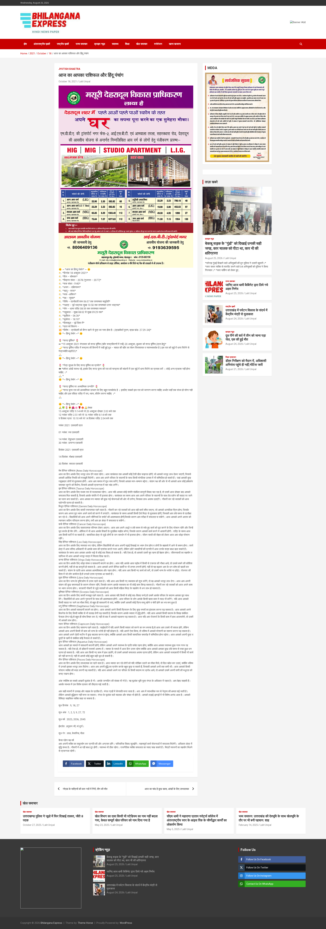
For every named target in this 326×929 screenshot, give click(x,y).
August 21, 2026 (234, 369)
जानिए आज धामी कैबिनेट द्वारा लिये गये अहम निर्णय (246, 287)
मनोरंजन (158, 43)
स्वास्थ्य (115, 43)
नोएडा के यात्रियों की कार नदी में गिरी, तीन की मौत (85, 788)
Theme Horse (85, 922)
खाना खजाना (175, 43)
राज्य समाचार (81, 43)
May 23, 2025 (102, 825)
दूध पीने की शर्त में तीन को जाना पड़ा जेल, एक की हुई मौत (245, 337)
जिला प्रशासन (230, 357)
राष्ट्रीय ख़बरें (63, 43)
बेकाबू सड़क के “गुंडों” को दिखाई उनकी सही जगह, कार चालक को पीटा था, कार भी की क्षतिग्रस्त (233, 248)
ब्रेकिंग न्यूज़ (102, 850)
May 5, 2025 (173, 829)
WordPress (126, 922)
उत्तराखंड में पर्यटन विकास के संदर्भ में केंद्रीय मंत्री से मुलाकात (246, 312)
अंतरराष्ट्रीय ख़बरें (42, 43)
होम (25, 43)
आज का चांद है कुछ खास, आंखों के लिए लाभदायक (167, 788)
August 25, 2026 (214, 258)
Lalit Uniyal (84, 81)
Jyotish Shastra (69, 69)
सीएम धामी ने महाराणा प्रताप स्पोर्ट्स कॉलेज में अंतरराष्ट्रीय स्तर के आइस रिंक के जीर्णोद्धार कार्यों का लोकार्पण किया (197, 820)
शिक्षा (127, 43)
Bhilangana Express (51, 922)
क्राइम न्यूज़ (99, 43)
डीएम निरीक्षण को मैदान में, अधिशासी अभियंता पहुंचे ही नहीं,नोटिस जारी (245, 363)
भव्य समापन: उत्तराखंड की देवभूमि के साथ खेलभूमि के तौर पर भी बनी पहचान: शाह (269, 818)
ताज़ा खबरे (211, 182)
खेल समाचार (141, 43)
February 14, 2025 (248, 825)
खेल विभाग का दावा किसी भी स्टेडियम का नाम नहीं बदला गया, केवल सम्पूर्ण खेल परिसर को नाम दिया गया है (126, 818)
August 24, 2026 (234, 318)
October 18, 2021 (68, 81)
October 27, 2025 (32, 825)
